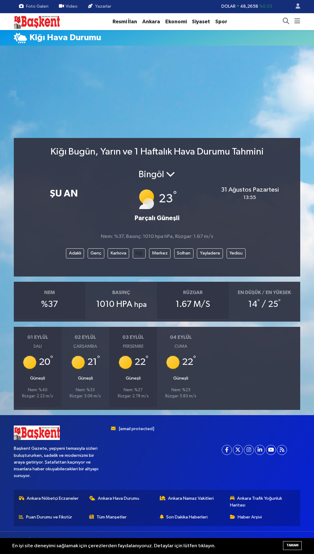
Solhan (183, 253)
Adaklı (75, 253)
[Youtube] (271, 450)
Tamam (292, 545)
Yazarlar (103, 6)
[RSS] (282, 450)
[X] (238, 450)
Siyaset (201, 21)
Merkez (160, 253)
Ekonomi (176, 21)
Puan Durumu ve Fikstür (49, 517)
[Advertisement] (162, 94)
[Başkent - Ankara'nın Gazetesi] (37, 21)
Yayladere (210, 253)
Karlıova (118, 253)
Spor (221, 21)
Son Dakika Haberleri (187, 517)
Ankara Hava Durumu (118, 498)
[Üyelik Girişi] (295, 6)
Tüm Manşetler (112, 517)
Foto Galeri (37, 6)
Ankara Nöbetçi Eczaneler (52, 498)
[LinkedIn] (260, 450)
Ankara (151, 21)
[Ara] (286, 22)
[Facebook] (227, 450)
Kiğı (139, 253)
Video (72, 6)
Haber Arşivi (250, 517)
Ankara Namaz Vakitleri (191, 498)
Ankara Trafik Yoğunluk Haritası (256, 501)
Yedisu (236, 253)
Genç (95, 253)
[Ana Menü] (297, 22)
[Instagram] (249, 450)
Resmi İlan (125, 21)
